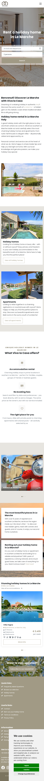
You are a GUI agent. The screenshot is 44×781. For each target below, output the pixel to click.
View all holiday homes (14, 260)
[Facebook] (3, 767)
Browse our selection (11, 690)
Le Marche (28, 107)
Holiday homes (9, 693)
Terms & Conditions (11, 715)
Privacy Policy (9, 718)
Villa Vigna (8, 625)
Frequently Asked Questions (14, 687)
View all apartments (13, 320)
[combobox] (22, 54)
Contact (7, 709)
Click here (29, 564)
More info (22, 642)
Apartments (8, 696)
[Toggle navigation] (40, 4)
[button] (23, 496)
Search (22, 60)
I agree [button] (26, 765)
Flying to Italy (8, 737)
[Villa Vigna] (22, 606)
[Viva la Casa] (4, 4)
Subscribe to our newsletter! (22, 669)
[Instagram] (8, 767)
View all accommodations (10, 588)
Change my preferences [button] (26, 774)
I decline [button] (26, 769)
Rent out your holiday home (14, 712)
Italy (37, 104)
